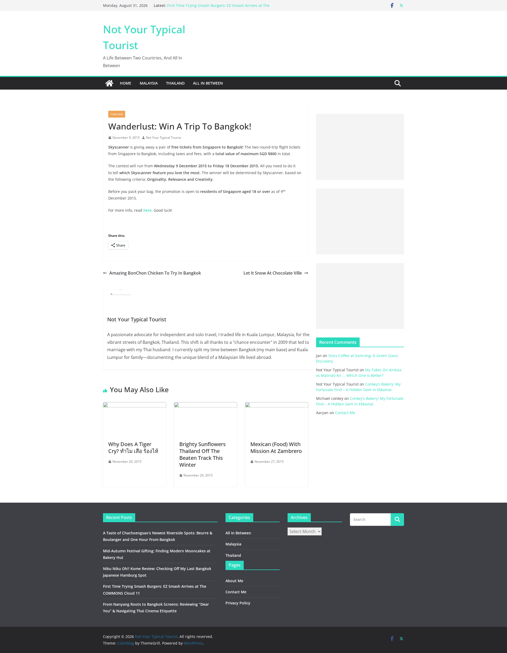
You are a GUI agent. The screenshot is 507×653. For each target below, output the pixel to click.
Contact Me (345, 412)
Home (125, 83)
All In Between (208, 83)
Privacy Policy (238, 602)
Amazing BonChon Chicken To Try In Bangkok (155, 273)
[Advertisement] (360, 147)
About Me (234, 580)
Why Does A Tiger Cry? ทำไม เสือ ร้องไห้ (133, 448)
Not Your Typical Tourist (163, 137)
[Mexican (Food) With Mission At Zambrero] (276, 406)
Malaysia (149, 83)
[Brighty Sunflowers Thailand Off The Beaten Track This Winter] (205, 406)
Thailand (175, 83)
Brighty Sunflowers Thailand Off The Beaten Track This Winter (202, 454)
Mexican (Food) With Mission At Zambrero (276, 448)
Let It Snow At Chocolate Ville (272, 273)
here (147, 210)
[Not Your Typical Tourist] (109, 83)
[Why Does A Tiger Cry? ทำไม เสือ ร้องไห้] (134, 406)
